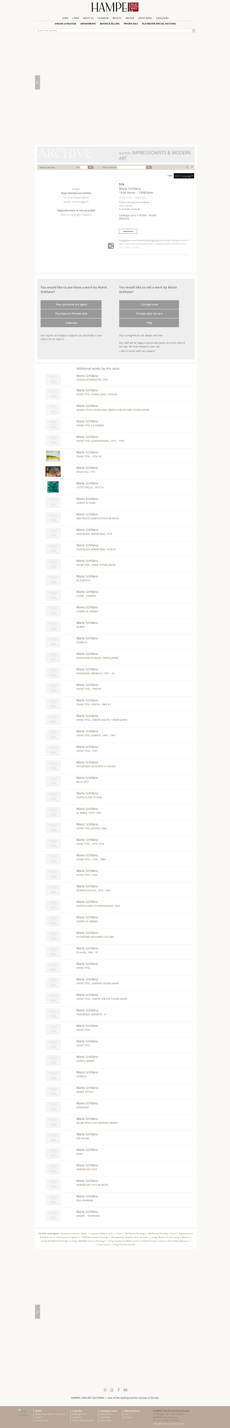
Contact (128, 1417)
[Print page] (188, 167)
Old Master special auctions (159, 23)
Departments (88, 23)
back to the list (47, 167)
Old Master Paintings (135, 1233)
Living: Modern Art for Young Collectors (171, 1237)
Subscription (106, 1414)
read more (128, 231)
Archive (130, 18)
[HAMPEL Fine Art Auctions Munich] (115, 8)
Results (117, 18)
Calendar (103, 18)
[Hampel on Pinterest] (104, 1390)
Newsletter (105, 1417)
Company (77, 1417)
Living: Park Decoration (124, 1244)
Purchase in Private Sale (71, 313)
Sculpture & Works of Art (102, 1233)
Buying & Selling (110, 23)
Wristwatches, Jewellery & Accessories (130, 1237)
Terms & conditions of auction (50, 1414)
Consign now (149, 304)
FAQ (149, 323)
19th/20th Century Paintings (94, 1237)
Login (75, 18)
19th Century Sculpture (67, 1237)
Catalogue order (109, 1410)
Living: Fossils (103, 1244)
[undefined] (49, 384)
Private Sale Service (149, 313)
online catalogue (65, 23)
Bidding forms (79, 1414)
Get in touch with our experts (138, 351)
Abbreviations (131, 1410)
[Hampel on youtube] (125, 1390)
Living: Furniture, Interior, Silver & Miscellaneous (165, 1240)
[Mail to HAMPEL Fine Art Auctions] (192, 167)
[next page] (37, 1312)
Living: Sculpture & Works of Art (123, 1240)
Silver (119, 1233)
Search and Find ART (82, 1420)
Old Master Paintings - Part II (162, 1233)
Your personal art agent (71, 304)
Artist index (105, 1420)
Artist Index (145, 18)
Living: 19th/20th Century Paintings (88, 1240)
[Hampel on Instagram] (111, 1390)
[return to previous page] (37, 82)
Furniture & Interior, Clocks (74, 1233)
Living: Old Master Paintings (54, 1240)
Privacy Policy (42, 1420)
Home (65, 18)
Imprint (38, 1417)
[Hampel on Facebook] (118, 1390)
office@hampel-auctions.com (169, 1423)
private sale (131, 23)
